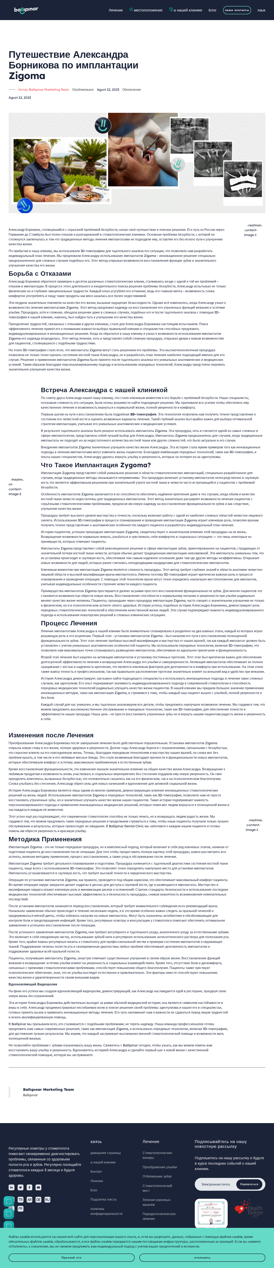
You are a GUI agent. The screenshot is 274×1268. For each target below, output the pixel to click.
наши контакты (237, 10)
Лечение (116, 10)
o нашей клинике (188, 10)
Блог (213, 10)
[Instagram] (9, 1214)
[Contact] (9, 1201)
